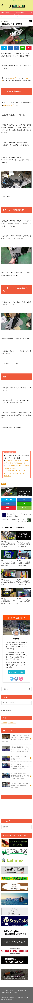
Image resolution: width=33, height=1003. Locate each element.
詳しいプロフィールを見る (16, 672)
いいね (12, 78)
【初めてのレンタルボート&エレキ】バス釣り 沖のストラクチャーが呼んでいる (16, 473)
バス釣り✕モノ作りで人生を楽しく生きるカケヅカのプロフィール (15, 991)
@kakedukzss (7, 105)
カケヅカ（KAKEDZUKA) (20, 997)
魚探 (4, 484)
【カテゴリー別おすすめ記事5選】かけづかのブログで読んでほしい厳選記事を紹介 (15, 738)
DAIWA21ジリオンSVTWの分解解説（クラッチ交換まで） (20, 785)
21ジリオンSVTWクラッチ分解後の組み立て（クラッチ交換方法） (20, 776)
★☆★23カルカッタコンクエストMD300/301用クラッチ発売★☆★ (17, 13)
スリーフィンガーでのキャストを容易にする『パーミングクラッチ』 (20, 766)
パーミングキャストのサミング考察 (20, 758)
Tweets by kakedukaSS (8, 723)
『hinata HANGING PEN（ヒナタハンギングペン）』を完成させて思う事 (20, 749)
